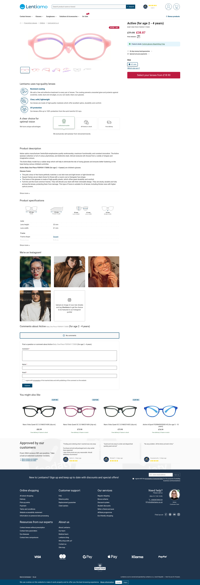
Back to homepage (25, 577)
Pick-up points (25, 502)
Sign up (176, 475)
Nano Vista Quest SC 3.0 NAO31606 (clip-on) (79, 425)
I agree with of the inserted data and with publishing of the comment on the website (55, 380)
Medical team (63, 534)
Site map (62, 547)
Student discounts (104, 506)
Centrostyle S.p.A (53, 23)
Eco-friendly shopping (105, 516)
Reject (126, 582)
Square (55, 237)
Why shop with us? (65, 541)
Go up (34, 577)
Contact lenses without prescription (32, 527)
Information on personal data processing (34, 516)
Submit (27, 385)
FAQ (60, 496)
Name (24, 364)
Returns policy (64, 499)
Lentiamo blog (64, 537)
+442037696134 (156, 500)
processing (36, 380)
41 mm (133, 64)
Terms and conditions (27, 509)
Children (42, 23)
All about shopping (26, 496)
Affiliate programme (105, 512)
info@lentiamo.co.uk (155, 502)
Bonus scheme (103, 499)
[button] (25, 70)
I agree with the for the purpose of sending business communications (157, 480)
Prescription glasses (30, 23)
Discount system (103, 502)
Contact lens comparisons (29, 537)
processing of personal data (154, 479)
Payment (23, 506)
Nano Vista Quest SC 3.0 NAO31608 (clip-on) (39, 425)
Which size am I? (133, 68)
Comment (26, 349)
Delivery (22, 499)
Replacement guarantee (67, 502)
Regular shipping (104, 496)
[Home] (20, 23)
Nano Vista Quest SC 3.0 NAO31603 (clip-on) (120, 425)
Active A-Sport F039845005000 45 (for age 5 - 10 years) (161, 425)
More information (107, 582)
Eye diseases (24, 534)
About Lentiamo (64, 527)
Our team (62, 531)
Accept (118, 582)
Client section (63, 506)
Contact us (62, 544)
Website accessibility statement (31, 512)
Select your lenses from (153, 75)
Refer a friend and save (106, 509)
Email (24, 372)
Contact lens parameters (28, 531)
